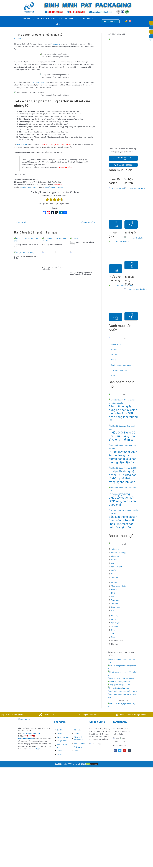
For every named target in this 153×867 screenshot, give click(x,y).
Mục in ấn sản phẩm (39, 18)
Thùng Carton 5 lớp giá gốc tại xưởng (82, 243)
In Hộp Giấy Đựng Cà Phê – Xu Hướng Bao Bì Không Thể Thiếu (122, 436)
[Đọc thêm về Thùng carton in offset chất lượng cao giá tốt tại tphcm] (80, 261)
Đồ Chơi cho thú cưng (119, 370)
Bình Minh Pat (22, 145)
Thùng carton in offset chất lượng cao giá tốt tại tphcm (81, 273)
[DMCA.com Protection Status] (91, 764)
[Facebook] (44, 213)
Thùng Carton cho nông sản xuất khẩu (53, 268)
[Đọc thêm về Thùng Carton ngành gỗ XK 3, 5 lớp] (24, 252)
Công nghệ (91, 18)
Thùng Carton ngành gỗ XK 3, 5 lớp (26, 257)
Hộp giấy (114, 350)
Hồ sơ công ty (70, 18)
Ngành (53, 18)
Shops (60, 18)
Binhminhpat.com (33, 749)
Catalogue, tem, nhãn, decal (121, 365)
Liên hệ (58, 24)
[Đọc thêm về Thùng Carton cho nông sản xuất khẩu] (48, 258)
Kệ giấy (113, 360)
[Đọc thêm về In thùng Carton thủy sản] (54, 239)
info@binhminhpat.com (27, 187)
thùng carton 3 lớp (37, 82)
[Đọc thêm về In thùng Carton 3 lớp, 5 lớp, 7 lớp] (26, 239)
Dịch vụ (82, 18)
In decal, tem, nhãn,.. (129, 280)
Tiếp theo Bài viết (87, 222)
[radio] (47, 200)
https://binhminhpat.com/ (54, 187)
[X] (57, 213)
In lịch (113, 375)
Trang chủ (26, 18)
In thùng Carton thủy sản (52, 245)
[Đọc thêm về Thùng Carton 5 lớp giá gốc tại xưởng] (75, 238)
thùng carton (56, 44)
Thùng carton (19, 38)
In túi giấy (130, 232)
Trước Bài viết (20, 222)
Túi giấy (114, 355)
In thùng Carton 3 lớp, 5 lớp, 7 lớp (26, 245)
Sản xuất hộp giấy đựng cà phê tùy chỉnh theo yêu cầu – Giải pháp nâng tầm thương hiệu (123, 413)
